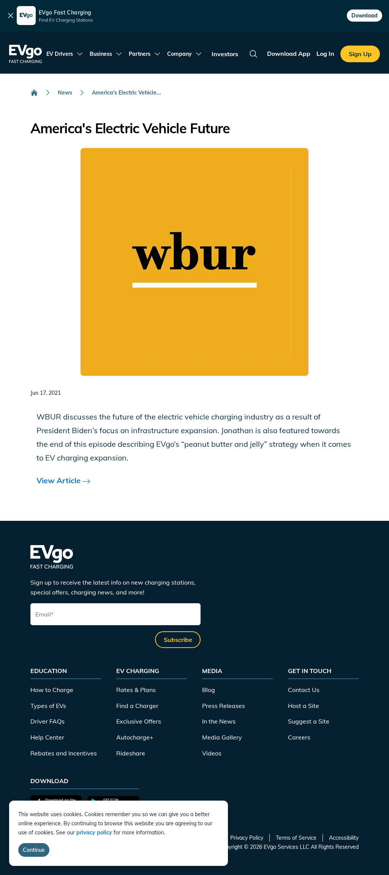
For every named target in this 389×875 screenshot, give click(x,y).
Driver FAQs (47, 721)
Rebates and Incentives (63, 753)
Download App (288, 53)
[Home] (34, 92)
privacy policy (94, 832)
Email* (44, 614)
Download (364, 15)
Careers (299, 737)
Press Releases (223, 705)
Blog (208, 690)
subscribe (178, 639)
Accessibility (344, 837)
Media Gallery (222, 737)
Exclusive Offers (138, 721)
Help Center (47, 737)
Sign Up (360, 54)
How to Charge (51, 690)
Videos (211, 753)
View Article (59, 480)
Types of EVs (48, 705)
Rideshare (130, 753)
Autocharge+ (134, 737)
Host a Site (303, 705)
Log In (325, 53)
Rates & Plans (136, 690)
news (65, 92)
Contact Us (303, 690)
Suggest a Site (308, 721)
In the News (219, 721)
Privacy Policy (246, 837)
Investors (225, 54)
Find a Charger (137, 705)
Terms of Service (296, 837)
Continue (34, 850)
